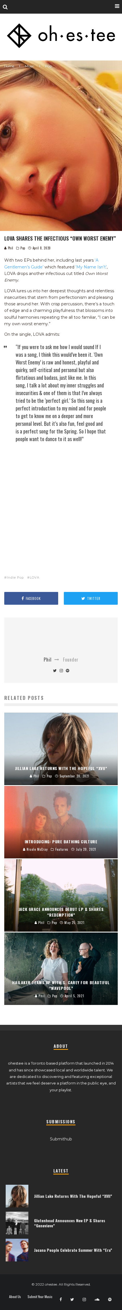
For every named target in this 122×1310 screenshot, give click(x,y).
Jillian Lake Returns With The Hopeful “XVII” (73, 1196)
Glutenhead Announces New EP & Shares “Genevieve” (69, 1222)
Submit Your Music (40, 1296)
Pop (22, 248)
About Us (15, 1296)
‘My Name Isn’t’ (91, 267)
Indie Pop (15, 577)
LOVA (34, 577)
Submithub (61, 1139)
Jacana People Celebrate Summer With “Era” (73, 1250)
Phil (10, 248)
